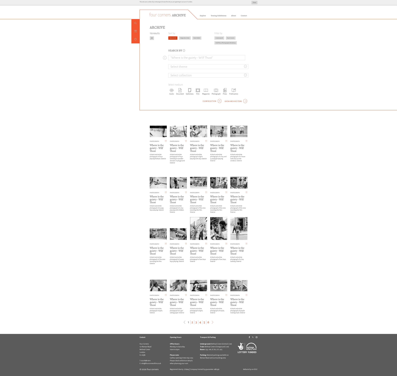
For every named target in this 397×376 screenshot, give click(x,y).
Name (171, 38)
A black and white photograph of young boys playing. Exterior (157, 208)
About (233, 15)
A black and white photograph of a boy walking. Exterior (237, 259)
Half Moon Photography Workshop (226, 43)
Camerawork (219, 38)
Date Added (197, 38)
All (152, 38)
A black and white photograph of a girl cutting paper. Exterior (177, 311)
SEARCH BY (175, 50)
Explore (203, 15)
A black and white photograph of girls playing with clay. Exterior (198, 156)
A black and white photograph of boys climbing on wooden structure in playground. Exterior (177, 159)
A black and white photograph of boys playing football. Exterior (158, 156)
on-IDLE (254, 369)
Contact (244, 15)
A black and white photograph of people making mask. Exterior (237, 311)
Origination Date (185, 38)
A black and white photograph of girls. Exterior (156, 311)
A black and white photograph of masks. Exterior (217, 311)
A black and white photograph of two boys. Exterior (198, 259)
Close (254, 2)
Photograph (154, 141)
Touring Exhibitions (218, 15)
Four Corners (230, 38)
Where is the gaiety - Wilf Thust (157, 148)
